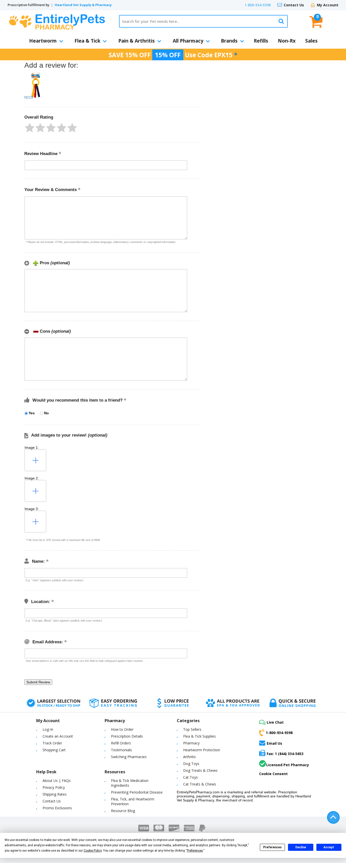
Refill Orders (121, 743)
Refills (261, 40)
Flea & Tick (87, 40)
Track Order (52, 743)
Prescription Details (127, 736)
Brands (229, 40)
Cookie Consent (273, 773)
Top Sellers (192, 729)
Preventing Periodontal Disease (137, 792)
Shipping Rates (55, 794)
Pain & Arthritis (136, 40)
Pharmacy (191, 743)
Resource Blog (123, 810)
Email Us (274, 743)
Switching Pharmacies (129, 756)
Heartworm (43, 40)
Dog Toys (191, 763)
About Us (50, 780)
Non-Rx (287, 40)
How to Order (122, 729)
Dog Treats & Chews (200, 770)
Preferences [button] (195, 850)
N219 (28, 97)
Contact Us (294, 5)
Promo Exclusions (57, 807)
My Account (327, 5)
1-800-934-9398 (258, 5)
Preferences (272, 847)
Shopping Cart (54, 749)
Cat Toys (190, 777)
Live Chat (275, 722)
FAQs (66, 780)
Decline (300, 847)
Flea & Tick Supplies (199, 736)
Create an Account (58, 736)
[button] (30, 128)
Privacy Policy (54, 787)
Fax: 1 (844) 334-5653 (285, 753)
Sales (311, 40)
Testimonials (121, 749)
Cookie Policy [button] (93, 850)
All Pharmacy (188, 40)
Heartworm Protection (201, 749)
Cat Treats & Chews (199, 784)
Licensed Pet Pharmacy (287, 764)
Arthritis (189, 756)
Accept (328, 847)
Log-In (48, 729)
